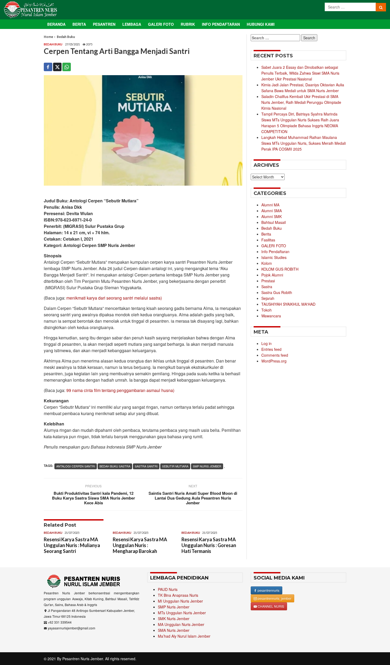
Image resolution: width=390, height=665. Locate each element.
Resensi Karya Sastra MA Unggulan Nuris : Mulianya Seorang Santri (72, 545)
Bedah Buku (66, 37)
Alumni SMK (271, 216)
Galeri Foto (161, 24)
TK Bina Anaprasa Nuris (178, 595)
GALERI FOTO (273, 245)
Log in (266, 343)
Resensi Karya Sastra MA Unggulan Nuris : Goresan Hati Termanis (208, 545)
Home (48, 37)
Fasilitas (268, 239)
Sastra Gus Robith (276, 292)
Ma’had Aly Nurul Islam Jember (184, 636)
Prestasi (268, 280)
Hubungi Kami (261, 24)
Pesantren (104, 24)
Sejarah (267, 298)
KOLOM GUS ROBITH (279, 269)
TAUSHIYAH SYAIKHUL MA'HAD (288, 304)
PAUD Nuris (167, 589)
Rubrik (188, 24)
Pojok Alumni (272, 275)
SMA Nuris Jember (173, 630)
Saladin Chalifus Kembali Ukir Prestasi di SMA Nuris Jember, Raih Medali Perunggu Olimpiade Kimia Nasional (301, 102)
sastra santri (146, 466)
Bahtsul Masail (273, 222)
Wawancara (271, 315)
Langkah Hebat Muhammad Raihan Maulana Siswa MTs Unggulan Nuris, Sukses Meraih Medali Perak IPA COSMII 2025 (303, 143)
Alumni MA (270, 204)
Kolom (266, 263)
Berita (79, 24)
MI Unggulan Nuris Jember (180, 601)
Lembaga (131, 24)
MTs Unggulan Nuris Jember (182, 612)
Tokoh (266, 310)
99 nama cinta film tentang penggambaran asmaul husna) (120, 390)
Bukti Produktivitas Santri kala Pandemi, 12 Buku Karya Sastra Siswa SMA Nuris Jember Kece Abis (93, 498)
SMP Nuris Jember (173, 606)
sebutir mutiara (175, 466)
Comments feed (274, 355)
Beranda (56, 24)
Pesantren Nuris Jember (82, 658)
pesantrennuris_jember (274, 598)
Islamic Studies (274, 257)
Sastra (266, 286)
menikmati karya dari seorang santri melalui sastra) (114, 298)
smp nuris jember (207, 466)
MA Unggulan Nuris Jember (181, 624)
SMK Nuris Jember (173, 618)
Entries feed (271, 349)
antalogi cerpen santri (75, 466)
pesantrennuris (268, 590)
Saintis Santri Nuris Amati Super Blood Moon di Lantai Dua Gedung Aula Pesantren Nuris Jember (193, 498)
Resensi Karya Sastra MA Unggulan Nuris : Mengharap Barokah (140, 545)
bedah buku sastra (114, 466)
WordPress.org (274, 361)
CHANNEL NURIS (270, 606)
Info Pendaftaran (221, 24)
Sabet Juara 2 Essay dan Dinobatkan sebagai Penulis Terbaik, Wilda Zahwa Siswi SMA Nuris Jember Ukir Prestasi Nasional (300, 73)
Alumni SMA (271, 210)
